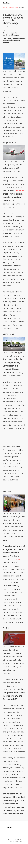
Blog (7, 7)
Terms (5, 839)
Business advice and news (13, 7)
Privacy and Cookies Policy (14, 839)
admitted (20, 190)
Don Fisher (15, 559)
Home (4, 7)
